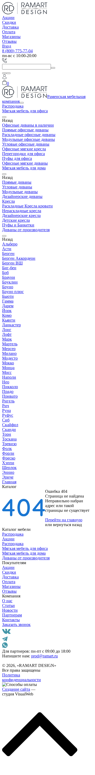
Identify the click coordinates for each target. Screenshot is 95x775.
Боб (5, 272)
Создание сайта (16, 689)
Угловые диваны (17, 187)
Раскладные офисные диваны (28, 134)
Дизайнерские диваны (22, 196)
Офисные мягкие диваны (25, 163)
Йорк (7, 310)
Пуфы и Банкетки (18, 225)
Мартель (9, 344)
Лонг (6, 329)
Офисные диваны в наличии (28, 125)
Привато (10, 396)
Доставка (10, 27)
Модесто (10, 358)
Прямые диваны (16, 182)
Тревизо (9, 444)
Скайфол (10, 425)
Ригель (8, 401)
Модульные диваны (20, 191)
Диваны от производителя (26, 230)
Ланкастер (11, 325)
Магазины (11, 36)
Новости (10, 610)
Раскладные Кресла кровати (27, 206)
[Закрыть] (8, 73)
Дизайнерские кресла (21, 215)
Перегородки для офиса (23, 153)
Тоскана (9, 439)
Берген (8, 253)
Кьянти (8, 320)
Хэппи (8, 463)
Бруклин (10, 282)
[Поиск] (4, 73)
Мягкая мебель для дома (24, 168)
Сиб (6, 420)
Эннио (8, 472)
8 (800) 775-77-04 (17, 51)
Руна (6, 410)
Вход (6, 46)
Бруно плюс (13, 291)
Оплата (8, 32)
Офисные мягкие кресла (24, 149)
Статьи (8, 605)
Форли (8, 453)
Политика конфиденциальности (21, 677)
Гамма (7, 301)
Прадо (7, 391)
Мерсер (9, 348)
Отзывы (9, 41)
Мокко (8, 363)
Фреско (8, 458)
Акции (8, 17)
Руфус (7, 415)
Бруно (7, 287)
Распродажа (12, 106)
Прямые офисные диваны (25, 130)
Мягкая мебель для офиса (25, 111)
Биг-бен (9, 268)
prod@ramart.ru (44, 656)
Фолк (7, 448)
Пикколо (10, 386)
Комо (7, 315)
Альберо (9, 244)
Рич (5, 405)
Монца (8, 367)
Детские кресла (16, 220)
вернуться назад (67, 524)
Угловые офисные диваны (25, 144)
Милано (9, 353)
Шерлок (9, 467)
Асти (6, 249)
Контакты (11, 620)
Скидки (9, 22)
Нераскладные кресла (21, 210)
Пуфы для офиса (17, 158)
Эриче (7, 477)
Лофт (7, 334)
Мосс (7, 372)
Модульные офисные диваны (28, 139)
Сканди (9, 429)
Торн (6, 434)
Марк (7, 339)
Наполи (9, 377)
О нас (7, 600)
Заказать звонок (16, 624)
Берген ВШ (12, 263)
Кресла (8, 201)
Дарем (7, 306)
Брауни (8, 277)
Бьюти (8, 296)
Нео (5, 382)
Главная (9, 482)
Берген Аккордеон (18, 258)
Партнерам (12, 615)
